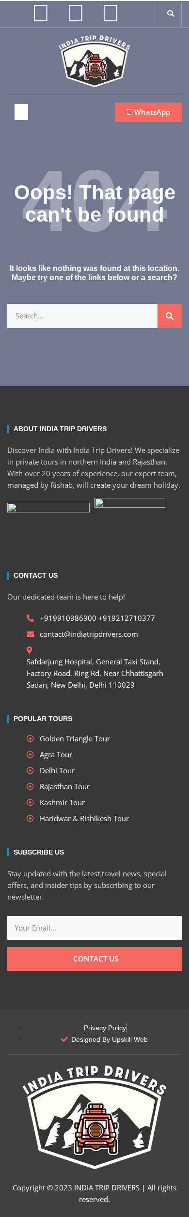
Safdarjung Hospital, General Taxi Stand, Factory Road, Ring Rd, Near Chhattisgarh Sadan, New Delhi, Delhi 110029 (95, 673)
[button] (170, 13)
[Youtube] (110, 12)
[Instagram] (41, 12)
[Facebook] (75, 12)
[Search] (170, 316)
